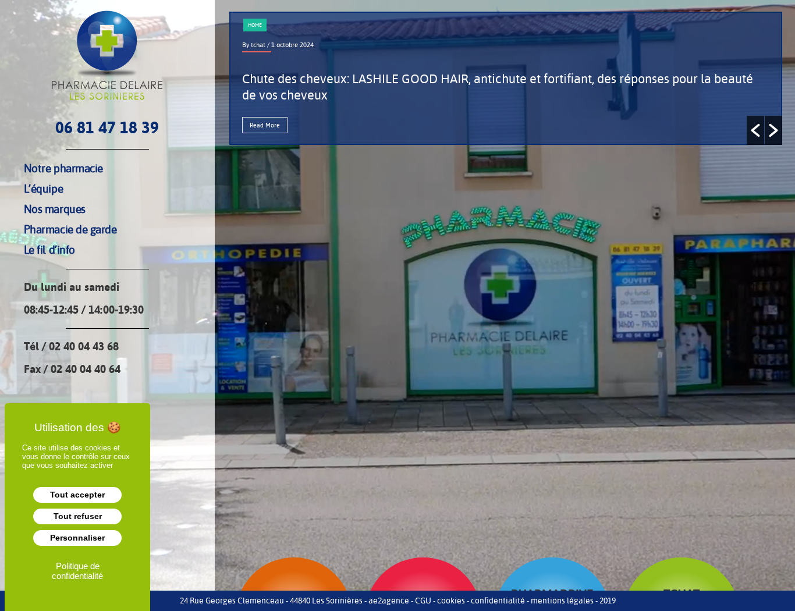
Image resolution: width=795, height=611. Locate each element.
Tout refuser (78, 516)
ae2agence (388, 600)
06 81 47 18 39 (107, 128)
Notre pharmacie (63, 168)
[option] (505, 78)
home (255, 25)
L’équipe (43, 188)
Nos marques (55, 208)
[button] (755, 130)
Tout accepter (77, 494)
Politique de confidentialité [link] (77, 571)
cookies (451, 600)
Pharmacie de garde (70, 229)
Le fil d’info (49, 249)
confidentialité (498, 600)
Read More (265, 125)
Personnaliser (77, 537)
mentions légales (562, 600)
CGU (423, 600)
